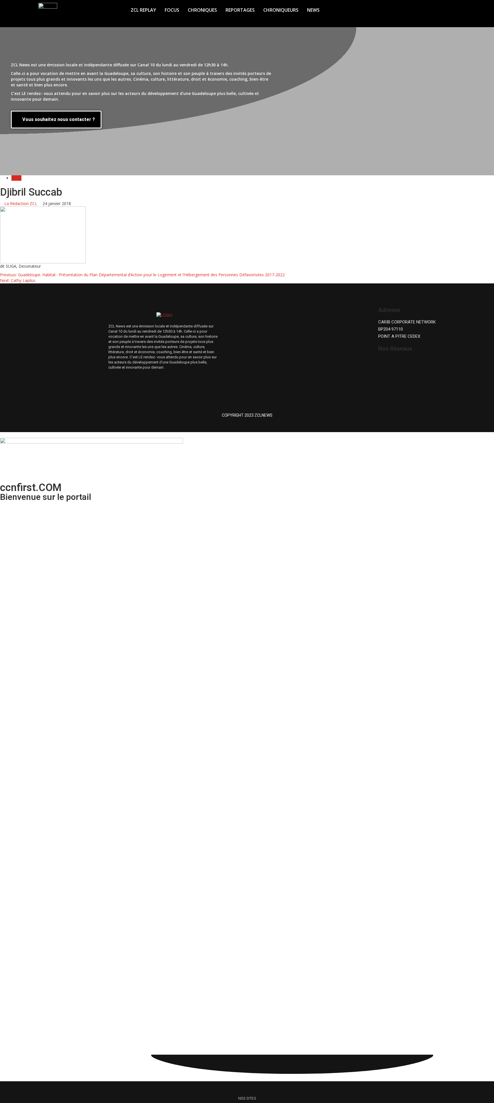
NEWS (313, 10)
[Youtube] (422, 363)
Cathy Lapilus (17, 280)
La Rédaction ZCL (21, 203)
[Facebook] (388, 363)
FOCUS (172, 10)
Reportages (240, 10)
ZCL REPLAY (143, 10)
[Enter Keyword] (432, 8)
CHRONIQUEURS (280, 10)
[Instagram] (405, 363)
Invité (16, 178)
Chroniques (202, 10)
